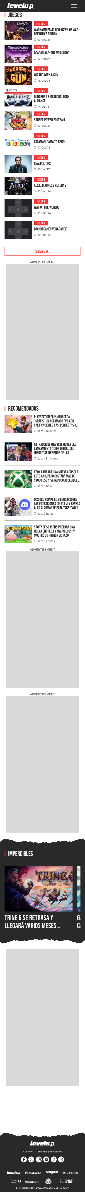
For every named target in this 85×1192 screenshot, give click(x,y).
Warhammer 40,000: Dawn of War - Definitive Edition (57, 31)
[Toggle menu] (74, 6)
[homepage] (20, 6)
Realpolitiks (42, 163)
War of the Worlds (46, 207)
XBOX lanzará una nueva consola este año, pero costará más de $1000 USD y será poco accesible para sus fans (56, 478)
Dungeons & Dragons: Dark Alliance (51, 98)
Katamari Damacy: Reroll (50, 141)
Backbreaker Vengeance (50, 229)
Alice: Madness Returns (50, 185)
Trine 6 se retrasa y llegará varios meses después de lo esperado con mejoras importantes (38, 930)
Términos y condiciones (50, 1151)
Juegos (41, 23)
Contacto (28, 1151)
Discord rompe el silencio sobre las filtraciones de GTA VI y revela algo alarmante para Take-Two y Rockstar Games (57, 505)
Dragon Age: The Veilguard (51, 53)
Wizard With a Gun (46, 74)
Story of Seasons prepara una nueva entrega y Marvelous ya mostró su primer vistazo (54, 531)
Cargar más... (42, 251)
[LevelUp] (14, 1173)
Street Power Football (50, 119)
